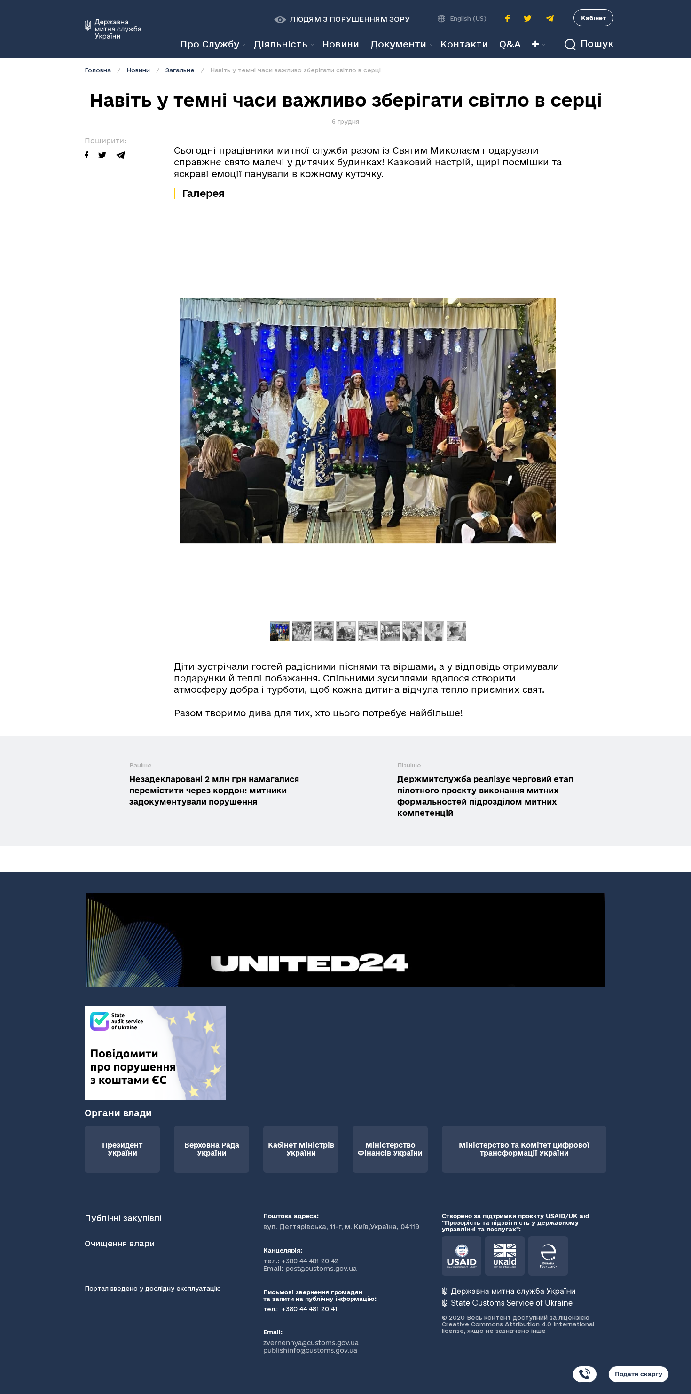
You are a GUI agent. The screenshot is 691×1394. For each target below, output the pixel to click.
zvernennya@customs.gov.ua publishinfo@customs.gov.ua (311, 1346)
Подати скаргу (638, 1374)
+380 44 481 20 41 (309, 1309)
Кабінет (593, 18)
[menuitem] (340, 44)
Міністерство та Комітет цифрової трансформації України (524, 1149)
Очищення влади (121, 1243)
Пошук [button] (595, 44)
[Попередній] (208, 436)
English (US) (468, 18)
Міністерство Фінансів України (390, 1149)
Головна (98, 70)
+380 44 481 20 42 (310, 1261)
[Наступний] (528, 436)
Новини (138, 70)
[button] (342, 19)
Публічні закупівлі (123, 1218)
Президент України (122, 1149)
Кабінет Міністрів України (301, 1149)
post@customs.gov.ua (321, 1268)
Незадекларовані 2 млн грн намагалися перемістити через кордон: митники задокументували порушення (214, 790)
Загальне (180, 70)
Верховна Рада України (211, 1149)
